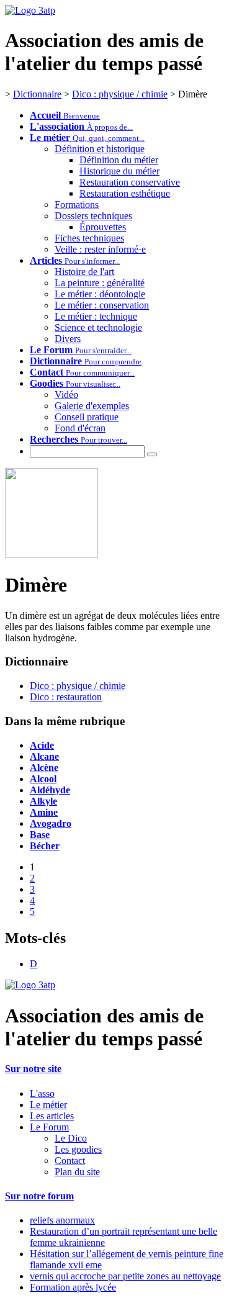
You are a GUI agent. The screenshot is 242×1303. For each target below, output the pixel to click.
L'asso (42, 1093)
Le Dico (71, 1138)
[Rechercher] (152, 454)
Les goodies (78, 1149)
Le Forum (49, 1127)
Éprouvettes (102, 227)
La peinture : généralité (100, 282)
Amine (44, 812)
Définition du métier (118, 160)
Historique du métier (119, 171)
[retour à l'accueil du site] (30, 10)
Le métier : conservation (102, 305)
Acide (42, 745)
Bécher (45, 846)
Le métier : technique (96, 316)
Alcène (44, 767)
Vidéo (66, 394)
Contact (70, 1160)
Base (40, 834)
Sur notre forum (39, 1196)
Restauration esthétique (124, 193)
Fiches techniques (89, 238)
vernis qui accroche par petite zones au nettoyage (125, 1276)
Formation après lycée (73, 1287)
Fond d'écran (80, 428)
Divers (68, 338)
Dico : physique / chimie (120, 94)
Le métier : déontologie (100, 294)
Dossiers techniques (93, 215)
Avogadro (50, 823)
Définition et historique (100, 148)
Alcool (43, 778)
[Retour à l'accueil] (30, 985)
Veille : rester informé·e (100, 249)
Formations (77, 204)
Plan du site (77, 1171)
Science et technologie (98, 327)
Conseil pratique (87, 417)
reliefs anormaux (62, 1220)
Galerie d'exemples (92, 405)
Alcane (44, 756)
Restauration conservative (129, 182)
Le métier (48, 1104)
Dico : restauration (66, 697)
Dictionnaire (37, 94)
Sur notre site (33, 1068)
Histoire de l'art (84, 271)
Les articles (52, 1116)
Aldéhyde (50, 790)
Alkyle (43, 801)
